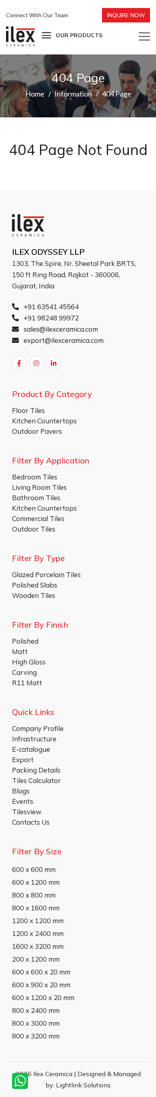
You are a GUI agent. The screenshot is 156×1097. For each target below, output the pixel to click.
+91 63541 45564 (50, 306)
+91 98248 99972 (50, 318)
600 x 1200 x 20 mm (43, 997)
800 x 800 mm (34, 895)
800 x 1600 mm (36, 908)
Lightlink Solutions (83, 1085)
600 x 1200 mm (36, 882)
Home (34, 93)
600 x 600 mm (34, 869)
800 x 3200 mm (36, 1036)
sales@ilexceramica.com (60, 329)
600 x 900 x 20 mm (41, 984)
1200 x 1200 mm (38, 920)
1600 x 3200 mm (38, 946)
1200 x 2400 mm (38, 933)
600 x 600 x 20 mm (41, 972)
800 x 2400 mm (36, 1010)
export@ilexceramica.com (63, 340)
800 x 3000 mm (36, 1023)
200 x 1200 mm (36, 959)
